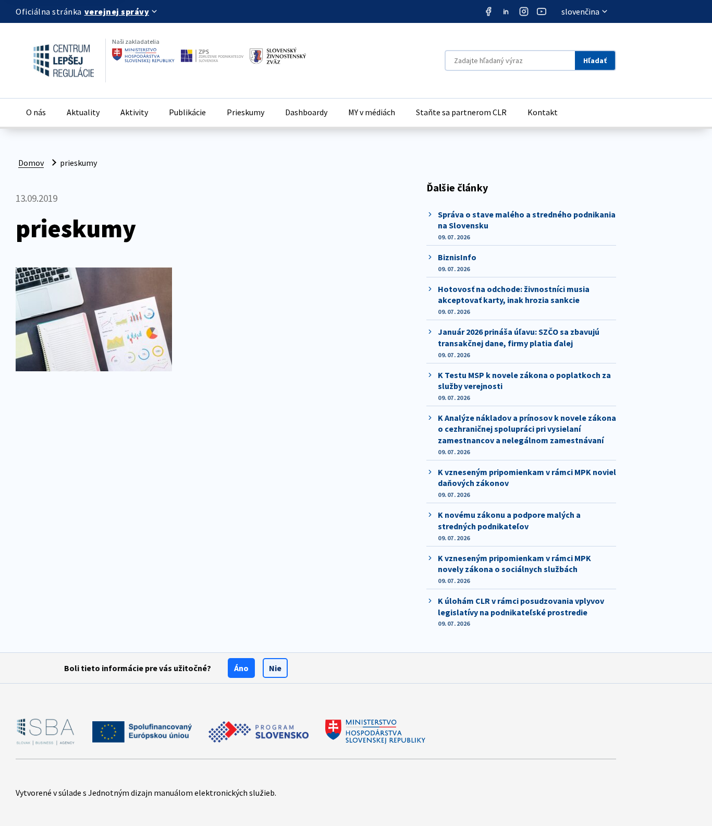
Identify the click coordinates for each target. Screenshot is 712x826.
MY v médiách (371, 112)
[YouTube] (541, 11)
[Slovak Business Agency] (45, 731)
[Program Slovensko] (258, 731)
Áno (241, 668)
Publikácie (187, 112)
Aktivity (134, 112)
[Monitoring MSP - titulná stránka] (55, 60)
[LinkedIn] (506, 11)
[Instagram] (523, 11)
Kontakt (542, 112)
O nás (36, 112)
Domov (31, 162)
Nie (275, 668)
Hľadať (595, 60)
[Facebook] (488, 11)
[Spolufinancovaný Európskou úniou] (142, 731)
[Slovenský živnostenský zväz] (278, 55)
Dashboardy (306, 112)
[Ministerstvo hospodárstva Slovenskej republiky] (143, 55)
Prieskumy (245, 112)
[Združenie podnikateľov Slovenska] (212, 55)
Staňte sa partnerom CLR (461, 112)
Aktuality (83, 112)
